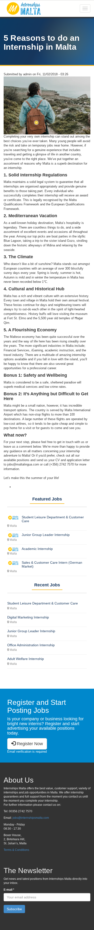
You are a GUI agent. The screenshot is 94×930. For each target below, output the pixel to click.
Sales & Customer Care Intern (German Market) (52, 564)
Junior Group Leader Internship (46, 535)
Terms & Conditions (16, 850)
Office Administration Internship (31, 645)
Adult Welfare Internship (25, 659)
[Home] (23, 8)
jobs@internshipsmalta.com (31, 817)
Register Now (29, 743)
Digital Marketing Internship (28, 617)
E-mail (9, 889)
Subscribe (14, 909)
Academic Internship (37, 549)
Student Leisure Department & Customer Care (53, 519)
